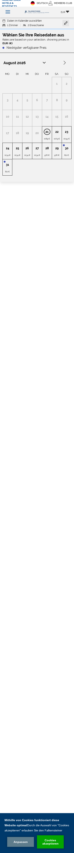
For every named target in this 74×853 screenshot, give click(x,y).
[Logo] (37, 12)
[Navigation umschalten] (6, 12)
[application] (37, 833)
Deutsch (42, 3)
